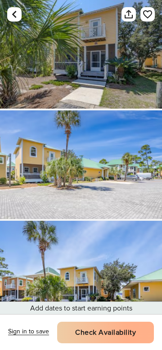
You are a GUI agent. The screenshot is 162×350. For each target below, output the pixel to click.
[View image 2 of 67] (81, 164)
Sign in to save (28, 331)
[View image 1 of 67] (81, 54)
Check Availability (105, 332)
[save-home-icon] (143, 14)
